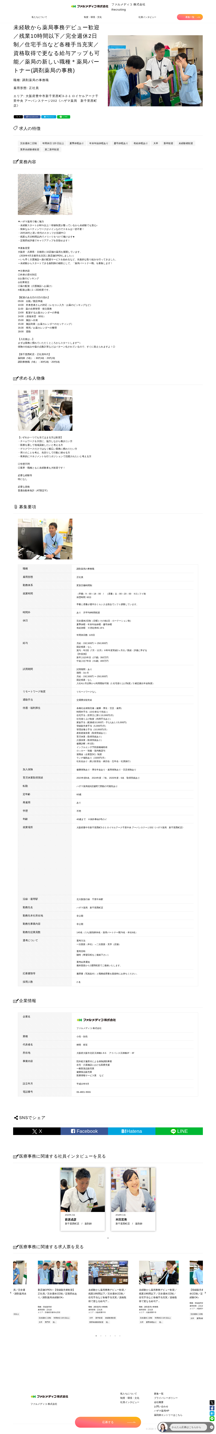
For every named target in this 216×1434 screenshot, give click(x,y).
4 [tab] (110, 1335)
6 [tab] (119, 1335)
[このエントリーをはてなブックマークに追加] (212, 1413)
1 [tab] (108, 1238)
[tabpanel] (82, 1199)
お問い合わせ (161, 1406)
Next (205, 1292)
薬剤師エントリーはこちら (168, 1415)
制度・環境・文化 (93, 17)
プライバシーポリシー (166, 1398)
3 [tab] (105, 1335)
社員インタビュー (147, 17)
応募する (108, 1422)
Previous (10, 1292)
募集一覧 (189, 17)
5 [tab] (115, 1335)
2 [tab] (100, 1335)
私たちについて (39, 17)
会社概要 (159, 1402)
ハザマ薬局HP (161, 1410)
